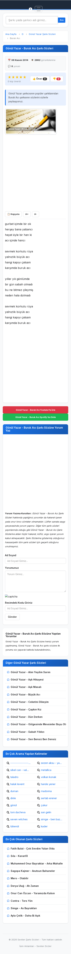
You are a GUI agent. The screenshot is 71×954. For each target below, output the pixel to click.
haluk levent (17, 784)
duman (14, 791)
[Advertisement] (35, 172)
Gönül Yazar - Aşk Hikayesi (27, 679)
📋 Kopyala (13, 214)
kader (44, 826)
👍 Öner (39, 78)
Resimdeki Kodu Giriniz (18, 602)
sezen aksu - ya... (51, 763)
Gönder (12, 616)
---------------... (20, 763)
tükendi (14, 826)
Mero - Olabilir (19, 878)
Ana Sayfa (10, 34)
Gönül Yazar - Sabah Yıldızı (27, 731)
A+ (26, 214)
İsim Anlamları (26, 946)
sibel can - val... (19, 770)
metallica (46, 770)
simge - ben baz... (51, 819)
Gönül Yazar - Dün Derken (27, 716)
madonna (46, 791)
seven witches (19, 819)
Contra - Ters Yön (22, 900)
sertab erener (49, 798)
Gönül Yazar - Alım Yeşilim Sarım (30, 672)
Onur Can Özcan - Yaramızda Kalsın (33, 893)
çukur (44, 805)
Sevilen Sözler (44, 946)
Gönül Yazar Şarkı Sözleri (42, 34)
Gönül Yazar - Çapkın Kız (26, 709)
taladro (14, 777)
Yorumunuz (12, 567)
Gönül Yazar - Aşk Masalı (26, 686)
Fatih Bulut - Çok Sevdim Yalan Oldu (33, 848)
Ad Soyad (10, 555)
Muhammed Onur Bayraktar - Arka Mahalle (37, 863)
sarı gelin (46, 812)
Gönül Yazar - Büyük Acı (25, 694)
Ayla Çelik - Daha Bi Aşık (25, 915)
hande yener (48, 784)
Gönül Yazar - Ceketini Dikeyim (30, 701)
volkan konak (48, 777)
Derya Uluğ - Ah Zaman (25, 885)
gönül (13, 805)
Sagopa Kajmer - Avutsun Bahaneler (33, 870)
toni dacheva (18, 812)
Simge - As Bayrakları (24, 908)
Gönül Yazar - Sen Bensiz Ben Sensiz (33, 739)
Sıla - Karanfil (19, 855)
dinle (13, 798)
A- (35, 214)
